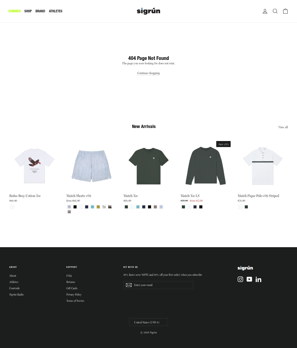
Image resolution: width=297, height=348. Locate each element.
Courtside (14, 288)
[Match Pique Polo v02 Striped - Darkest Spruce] (246, 207)
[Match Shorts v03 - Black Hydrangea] (110, 207)
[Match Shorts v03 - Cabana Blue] (92, 207)
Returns (70, 282)
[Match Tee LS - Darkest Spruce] (183, 207)
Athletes (13, 282)
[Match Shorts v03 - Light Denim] (69, 207)
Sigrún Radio (16, 294)
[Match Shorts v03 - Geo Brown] (69, 212)
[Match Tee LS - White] (189, 207)
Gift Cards (71, 288)
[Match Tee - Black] (150, 207)
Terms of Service (75, 301)
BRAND (40, 11)
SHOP (28, 11)
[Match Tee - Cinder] (155, 207)
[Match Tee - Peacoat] (144, 207)
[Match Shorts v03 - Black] (75, 207)
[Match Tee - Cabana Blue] (138, 207)
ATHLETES (55, 11)
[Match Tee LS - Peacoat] (195, 207)
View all (283, 127)
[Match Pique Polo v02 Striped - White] (240, 207)
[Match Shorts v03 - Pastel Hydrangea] (104, 207)
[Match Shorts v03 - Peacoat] (87, 207)
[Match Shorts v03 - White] (81, 207)
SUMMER (14, 11)
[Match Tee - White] (132, 207)
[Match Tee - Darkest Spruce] (126, 207)
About (12, 275)
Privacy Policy (73, 294)
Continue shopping (148, 73)
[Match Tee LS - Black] (201, 207)
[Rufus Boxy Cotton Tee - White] (12, 207)
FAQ (68, 275)
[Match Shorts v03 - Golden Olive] (98, 207)
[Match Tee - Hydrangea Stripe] (161, 207)
